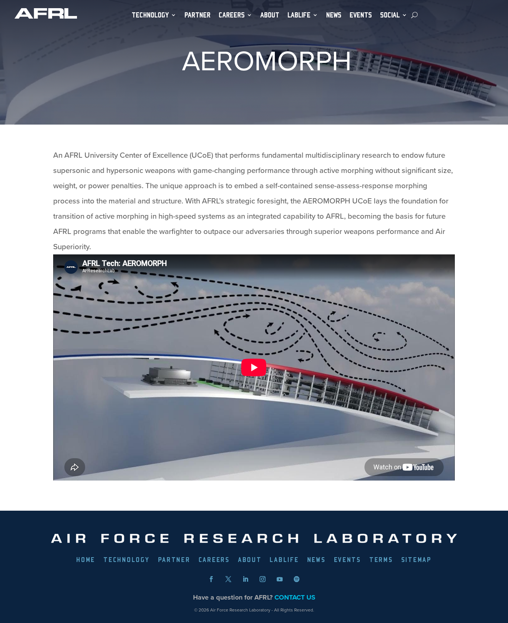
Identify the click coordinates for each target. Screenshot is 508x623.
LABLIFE (284, 560)
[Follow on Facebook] (211, 579)
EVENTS (361, 15)
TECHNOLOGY (150, 15)
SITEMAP (416, 560)
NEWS (333, 15)
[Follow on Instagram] (263, 579)
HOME (85, 560)
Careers (232, 15)
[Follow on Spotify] (297, 579)
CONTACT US (294, 597)
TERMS (381, 560)
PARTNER (197, 15)
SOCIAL (390, 15)
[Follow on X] (228, 579)
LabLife (299, 15)
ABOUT (269, 15)
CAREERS (214, 560)
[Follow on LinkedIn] (245, 579)
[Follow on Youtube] (280, 579)
